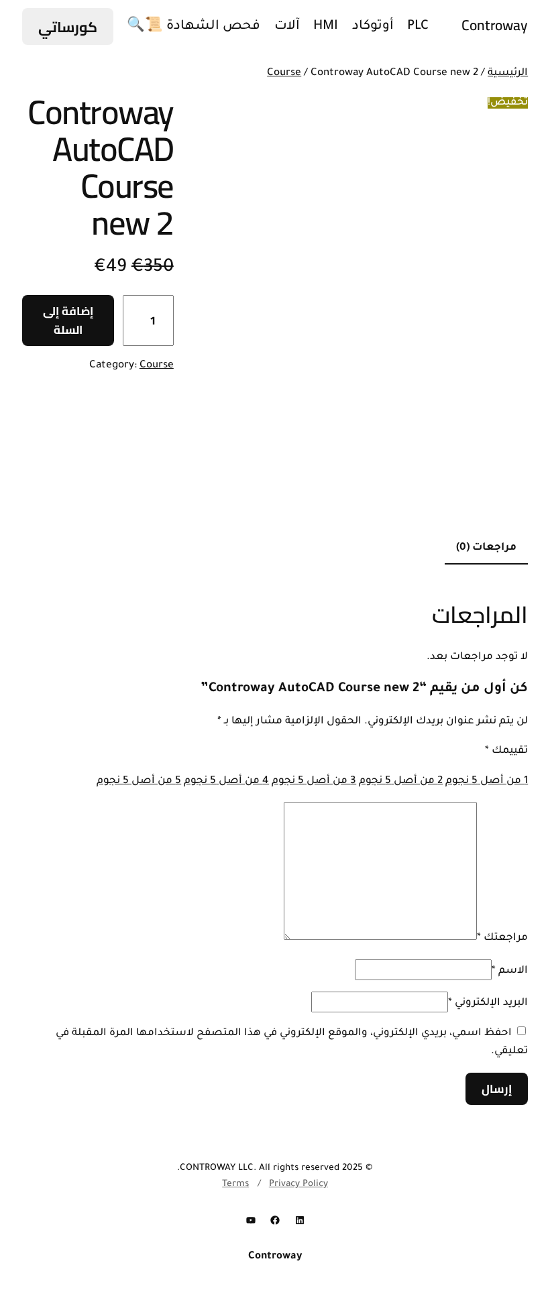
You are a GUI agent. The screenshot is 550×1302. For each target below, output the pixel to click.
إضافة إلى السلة (68, 320)
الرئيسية (508, 73)
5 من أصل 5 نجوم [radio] (139, 781)
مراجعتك (502, 938)
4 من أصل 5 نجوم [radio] (226, 781)
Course (284, 73)
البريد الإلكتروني (488, 1003)
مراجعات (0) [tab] (486, 548)
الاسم (510, 971)
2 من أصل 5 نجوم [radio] (401, 781)
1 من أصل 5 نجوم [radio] (486, 781)
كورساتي (67, 26)
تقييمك (506, 751)
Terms (235, 1184)
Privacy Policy (298, 1184)
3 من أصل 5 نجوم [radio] (314, 781)
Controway (494, 24)
